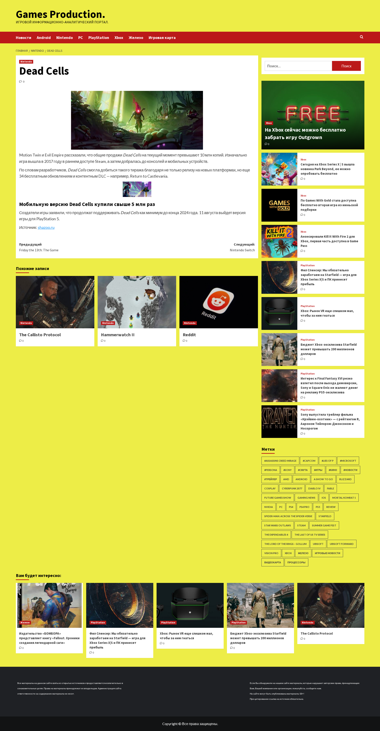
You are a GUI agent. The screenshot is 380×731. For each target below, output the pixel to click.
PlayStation (98, 37)
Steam (301, 525)
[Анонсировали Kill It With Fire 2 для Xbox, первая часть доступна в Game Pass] (279, 241)
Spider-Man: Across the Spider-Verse (288, 516)
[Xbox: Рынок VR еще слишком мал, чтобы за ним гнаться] (279, 313)
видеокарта (272, 562)
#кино (333, 469)
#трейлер (270, 479)
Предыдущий (38, 247)
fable (330, 488)
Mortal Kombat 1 (344, 497)
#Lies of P (328, 460)
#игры (318, 469)
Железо (136, 37)
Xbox (119, 37)
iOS (324, 497)
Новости (23, 37)
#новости (350, 469)
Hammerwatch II (118, 334)
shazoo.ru (46, 227)
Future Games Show (277, 497)
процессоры (296, 562)
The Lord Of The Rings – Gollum (285, 543)
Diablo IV (314, 488)
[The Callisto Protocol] (55, 302)
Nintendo (64, 37)
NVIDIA (268, 506)
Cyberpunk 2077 (292, 488)
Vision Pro (271, 553)
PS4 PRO (304, 506)
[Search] (361, 37)
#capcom (309, 460)
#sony (287, 469)
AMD (286, 479)
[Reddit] (218, 302)
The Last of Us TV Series (309, 534)
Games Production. (60, 14)
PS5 (318, 506)
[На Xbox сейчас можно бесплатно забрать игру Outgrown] (312, 115)
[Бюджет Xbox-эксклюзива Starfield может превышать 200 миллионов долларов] (279, 349)
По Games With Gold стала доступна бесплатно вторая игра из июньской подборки (329, 205)
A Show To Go (323, 479)
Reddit (189, 334)
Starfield (325, 516)
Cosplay (270, 488)
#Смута (303, 469)
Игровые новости (327, 553)
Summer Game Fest (324, 525)
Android (44, 37)
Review (331, 506)
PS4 (291, 506)
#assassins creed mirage (280, 460)
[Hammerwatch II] (137, 302)
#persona (270, 469)
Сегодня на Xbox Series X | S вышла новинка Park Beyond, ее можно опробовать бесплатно (327, 169)
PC (80, 37)
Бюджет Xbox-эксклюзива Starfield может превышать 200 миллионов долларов (329, 349)
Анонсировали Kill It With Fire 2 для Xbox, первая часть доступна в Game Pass (329, 241)
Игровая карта (162, 37)
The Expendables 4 (276, 534)
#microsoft (348, 460)
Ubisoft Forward (342, 543)
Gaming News (306, 497)
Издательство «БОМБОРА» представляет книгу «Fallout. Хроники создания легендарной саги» (49, 638)
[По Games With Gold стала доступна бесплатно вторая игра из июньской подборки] (279, 205)
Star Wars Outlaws (277, 525)
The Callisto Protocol (40, 334)
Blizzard (345, 479)
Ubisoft (318, 543)
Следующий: (242, 247)
